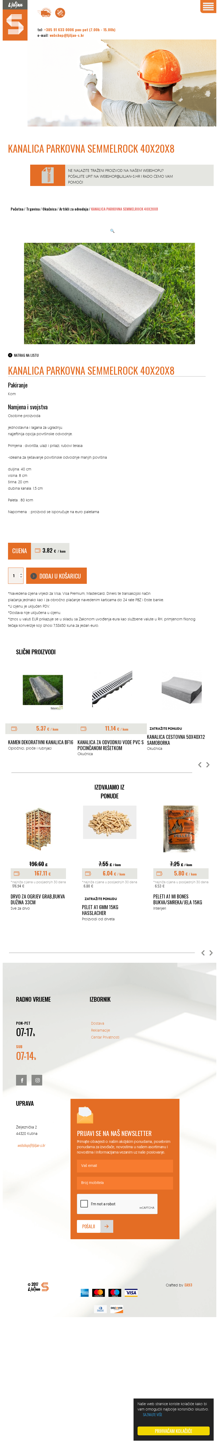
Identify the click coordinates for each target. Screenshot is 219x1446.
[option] (40, 710)
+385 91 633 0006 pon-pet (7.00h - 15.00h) (79, 29)
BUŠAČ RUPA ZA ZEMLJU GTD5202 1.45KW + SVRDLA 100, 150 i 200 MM (36, 902)
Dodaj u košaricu (60, 576)
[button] (200, 765)
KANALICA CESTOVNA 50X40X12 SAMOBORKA (173, 740)
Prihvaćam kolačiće (173, 1431)
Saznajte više (152, 1414)
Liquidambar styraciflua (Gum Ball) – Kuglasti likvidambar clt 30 (107, 902)
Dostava (97, 1023)
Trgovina (33, 209)
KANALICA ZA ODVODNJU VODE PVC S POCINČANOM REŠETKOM (108, 745)
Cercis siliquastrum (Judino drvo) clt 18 (174, 899)
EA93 (188, 1284)
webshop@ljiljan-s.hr (67, 35)
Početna (17, 209)
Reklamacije (100, 1030)
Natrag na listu (26, 355)
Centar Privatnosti (105, 1037)
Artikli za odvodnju (73, 209)
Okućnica (49, 209)
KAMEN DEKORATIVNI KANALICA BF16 (38, 742)
